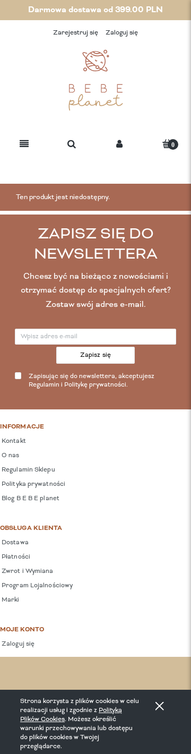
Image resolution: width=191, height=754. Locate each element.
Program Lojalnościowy (36, 585)
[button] (24, 144)
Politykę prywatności (95, 385)
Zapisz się (95, 355)
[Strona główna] (95, 80)
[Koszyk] (167, 143)
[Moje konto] (119, 144)
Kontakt (13, 441)
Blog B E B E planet (29, 498)
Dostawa (14, 542)
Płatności (15, 557)
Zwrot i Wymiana (27, 571)
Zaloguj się (17, 644)
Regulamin (44, 385)
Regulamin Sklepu (27, 470)
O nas (10, 455)
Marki (10, 600)
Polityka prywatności (32, 484)
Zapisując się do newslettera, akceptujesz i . (91, 381)
